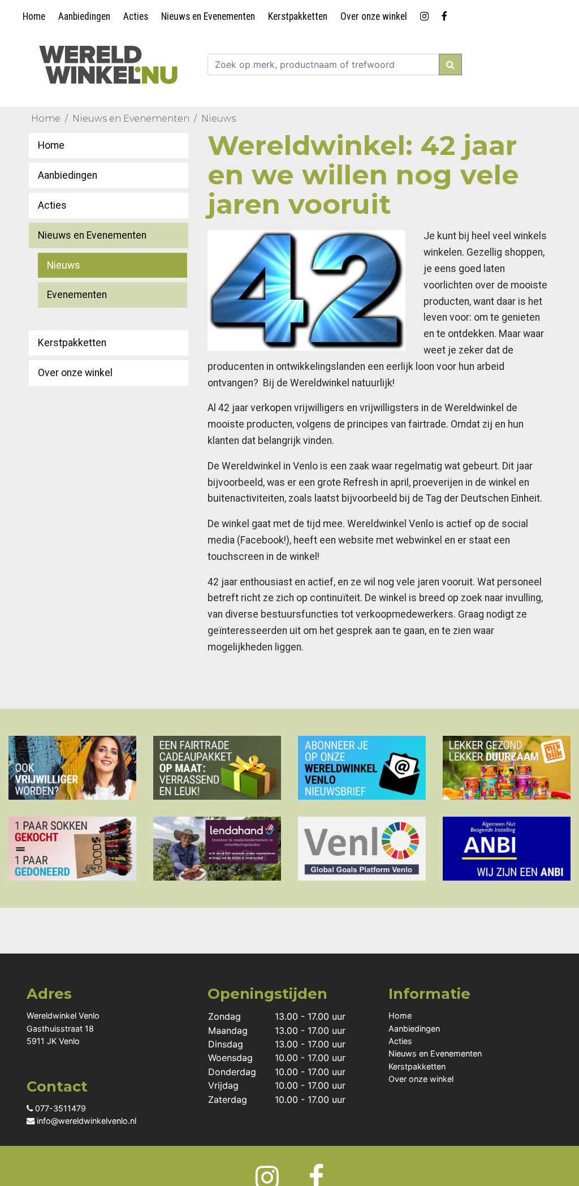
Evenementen (77, 294)
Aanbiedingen (84, 16)
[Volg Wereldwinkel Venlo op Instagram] (426, 14)
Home (34, 16)
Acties (135, 16)
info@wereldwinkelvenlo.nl (85, 1120)
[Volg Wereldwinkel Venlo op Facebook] (446, 14)
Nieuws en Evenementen (208, 16)
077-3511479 (59, 1108)
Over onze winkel (373, 16)
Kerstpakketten (297, 16)
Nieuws (218, 118)
